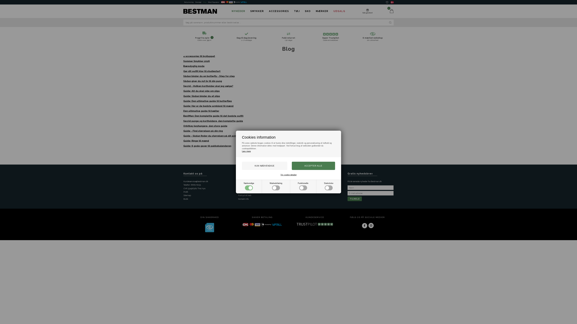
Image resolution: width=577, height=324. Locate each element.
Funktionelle (303, 183)
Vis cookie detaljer (289, 175)
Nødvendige (249, 183)
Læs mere (246, 151)
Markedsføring (276, 183)
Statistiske (328, 183)
